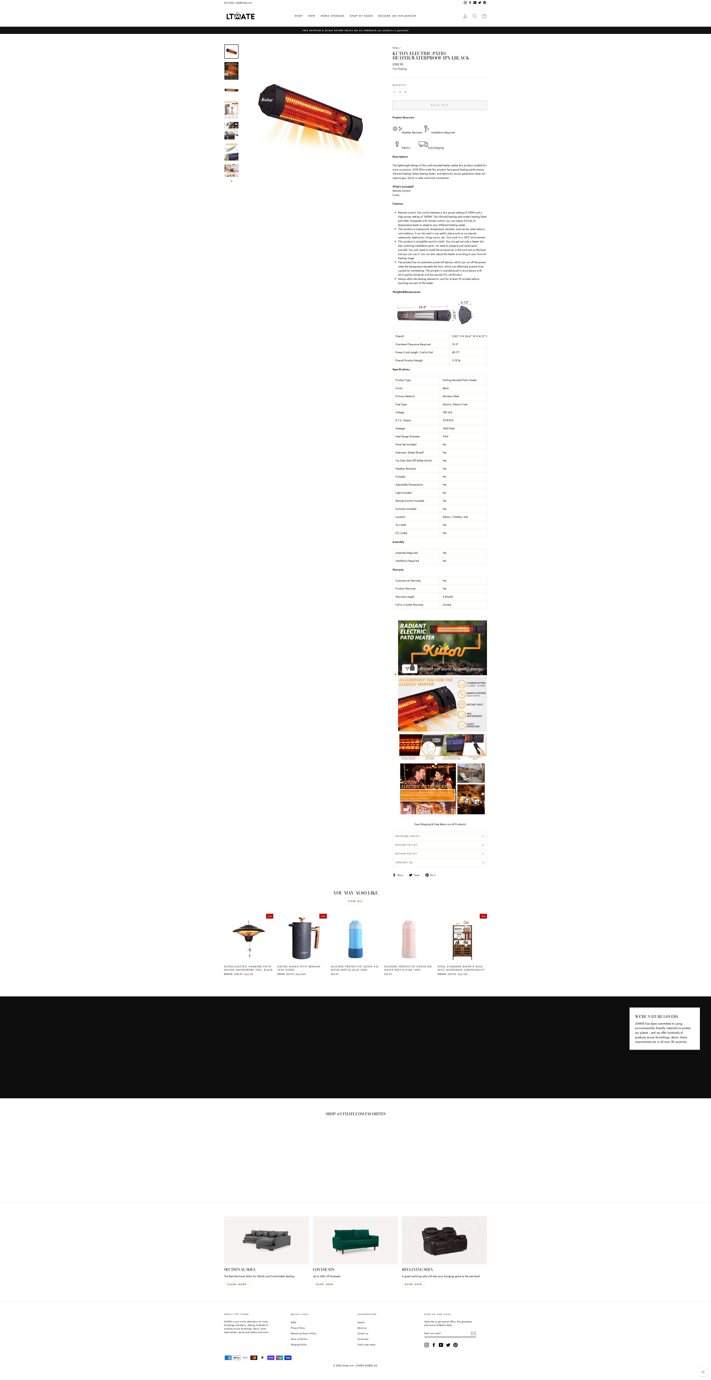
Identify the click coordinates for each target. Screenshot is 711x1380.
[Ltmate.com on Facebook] (434, 1345)
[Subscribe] (473, 1333)
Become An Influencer (397, 16)
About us (362, 1327)
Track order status (366, 1344)
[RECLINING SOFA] (444, 1240)
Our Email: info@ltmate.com (238, 2)
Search (361, 1322)
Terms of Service (299, 1339)
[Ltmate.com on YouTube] (441, 1345)
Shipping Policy (299, 1344)
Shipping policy (407, 836)
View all (355, 901)
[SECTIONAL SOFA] (266, 1240)
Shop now (324, 1284)
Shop (299, 16)
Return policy (406, 853)
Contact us (363, 1333)
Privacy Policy (298, 1327)
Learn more (237, 1284)
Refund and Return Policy (303, 1333)
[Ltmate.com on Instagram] (426, 1345)
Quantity (399, 85)
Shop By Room (361, 16)
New (311, 16)
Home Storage (332, 16)
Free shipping (436, 148)
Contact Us (404, 862)
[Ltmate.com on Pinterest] (455, 1345)
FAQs (293, 1322)
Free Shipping (400, 68)
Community (363, 1339)
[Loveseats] (355, 1240)
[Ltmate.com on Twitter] (448, 1345)
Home (395, 47)
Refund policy (406, 845)
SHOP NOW (413, 1284)
